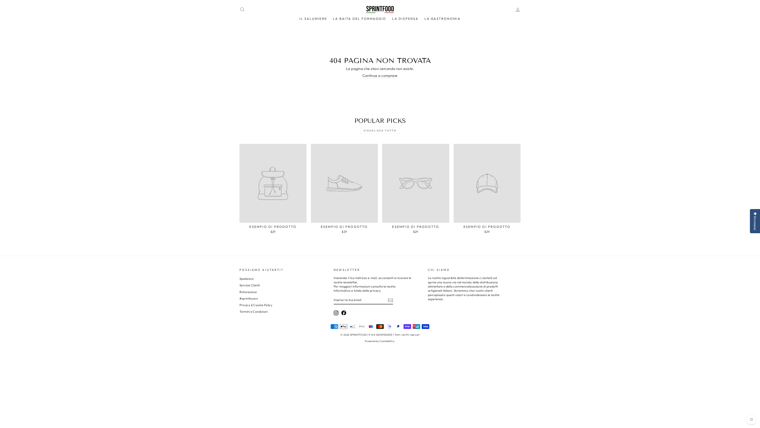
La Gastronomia (443, 19)
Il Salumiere (313, 19)
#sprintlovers (248, 298)
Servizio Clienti (249, 285)
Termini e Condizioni (253, 311)
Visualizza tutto (380, 130)
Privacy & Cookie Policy (255, 305)
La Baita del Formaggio (359, 19)
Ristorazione (248, 292)
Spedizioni (246, 279)
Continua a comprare (380, 75)
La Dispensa (405, 19)
